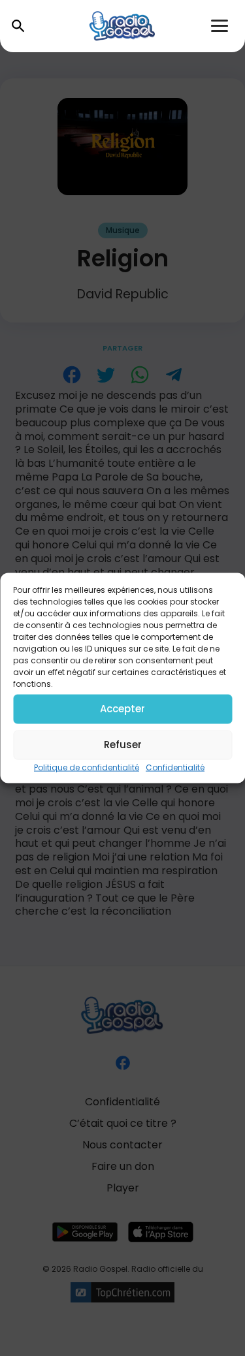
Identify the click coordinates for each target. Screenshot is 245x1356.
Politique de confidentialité (86, 766)
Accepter (122, 709)
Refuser (123, 744)
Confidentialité (175, 766)
